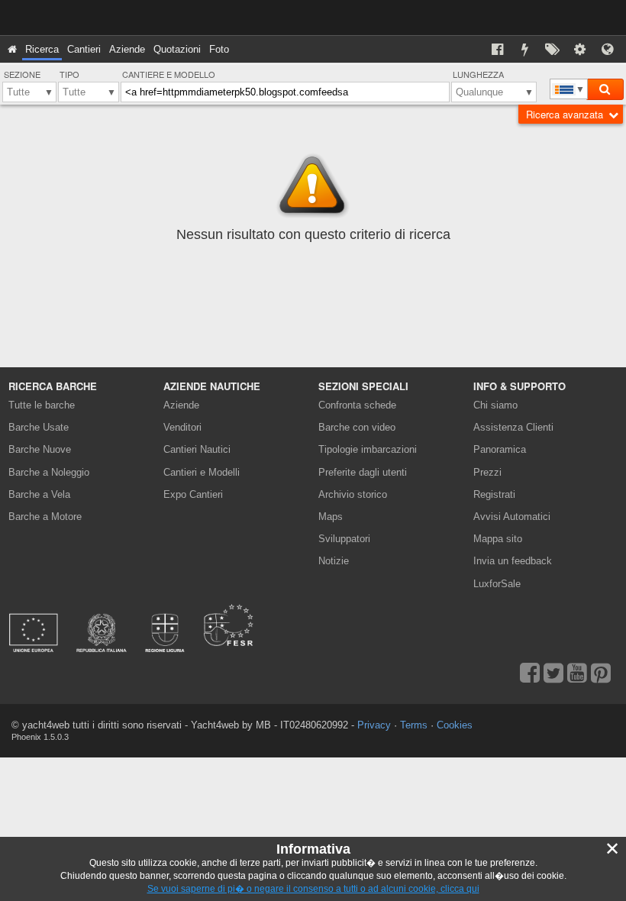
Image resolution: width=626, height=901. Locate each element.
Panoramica (499, 449)
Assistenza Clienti (513, 427)
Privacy (374, 725)
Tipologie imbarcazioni (367, 449)
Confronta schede (357, 405)
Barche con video (356, 427)
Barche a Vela (39, 494)
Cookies (455, 725)
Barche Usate (38, 427)
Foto (219, 49)
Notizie (333, 561)
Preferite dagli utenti (362, 472)
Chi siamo (495, 405)
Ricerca (42, 49)
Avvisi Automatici (511, 516)
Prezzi (487, 472)
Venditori (182, 427)
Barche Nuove (39, 449)
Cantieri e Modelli (201, 472)
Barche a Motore (45, 516)
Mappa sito (497, 538)
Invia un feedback (512, 561)
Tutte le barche (41, 405)
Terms (414, 725)
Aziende (127, 49)
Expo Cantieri (193, 494)
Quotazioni (177, 49)
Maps (330, 516)
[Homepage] (12, 49)
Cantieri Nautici (197, 449)
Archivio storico (352, 494)
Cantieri (84, 49)
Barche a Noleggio (48, 472)
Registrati (494, 494)
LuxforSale (497, 583)
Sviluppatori (347, 538)
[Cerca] (605, 89)
